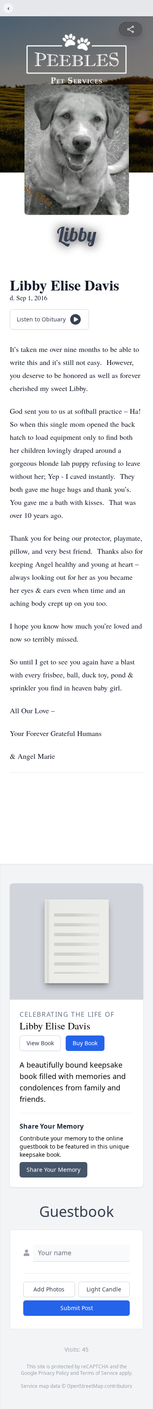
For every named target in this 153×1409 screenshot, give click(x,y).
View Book (40, 1043)
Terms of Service (99, 1373)
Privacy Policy (53, 1373)
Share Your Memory (53, 1169)
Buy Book (85, 1043)
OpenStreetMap (85, 1386)
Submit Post (76, 1308)
